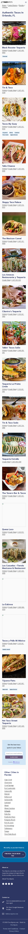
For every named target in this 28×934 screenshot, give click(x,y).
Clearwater (8, 782)
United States (12, 5)
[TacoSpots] (7, 2)
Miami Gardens (9, 808)
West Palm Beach (10, 834)
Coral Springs (9, 785)
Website (4, 50)
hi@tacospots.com (12, 914)
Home (4, 5)
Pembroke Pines (9, 817)
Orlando (7, 811)
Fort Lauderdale (9, 788)
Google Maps (12, 50)
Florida (21, 5)
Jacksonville (8, 800)
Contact (22, 929)
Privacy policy (14, 931)
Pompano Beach (9, 820)
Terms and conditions (10, 929)
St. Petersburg (9, 825)
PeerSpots (14, 925)
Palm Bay (7, 814)
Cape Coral (8, 779)
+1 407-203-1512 (16, 280)
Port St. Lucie (8, 822)
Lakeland (7, 802)
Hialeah (7, 794)
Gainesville (8, 791)
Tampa (6, 831)
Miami (6, 805)
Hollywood (8, 797)
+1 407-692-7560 (16, 462)
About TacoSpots (8, 879)
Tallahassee (8, 828)
